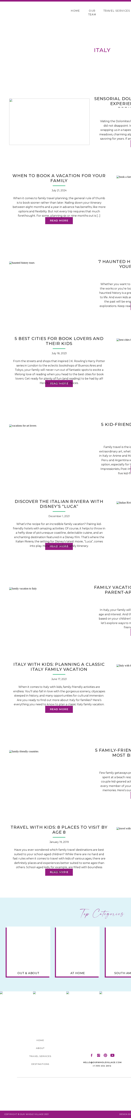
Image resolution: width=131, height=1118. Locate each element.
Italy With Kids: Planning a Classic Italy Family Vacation (59, 667)
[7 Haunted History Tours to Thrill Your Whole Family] (49, 284)
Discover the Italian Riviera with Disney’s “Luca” (59, 504)
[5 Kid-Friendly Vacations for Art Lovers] (49, 447)
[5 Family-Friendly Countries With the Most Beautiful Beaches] (49, 773)
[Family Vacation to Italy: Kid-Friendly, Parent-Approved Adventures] (49, 610)
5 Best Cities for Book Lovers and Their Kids (59, 341)
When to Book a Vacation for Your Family (59, 178)
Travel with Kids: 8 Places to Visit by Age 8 (59, 830)
